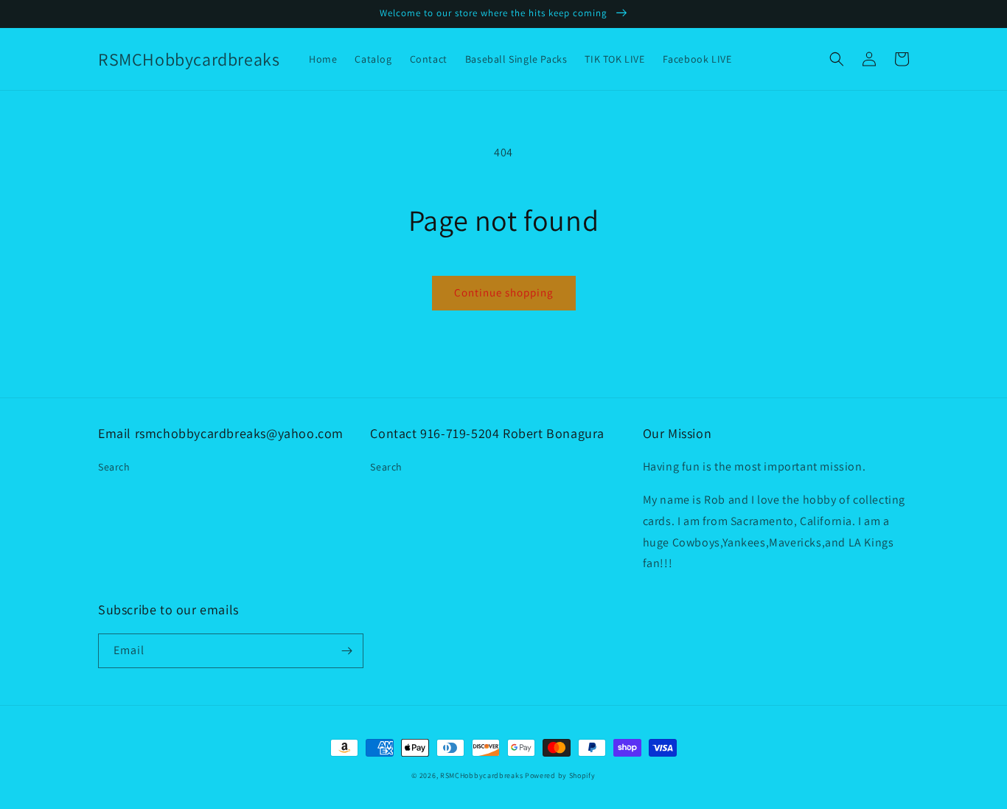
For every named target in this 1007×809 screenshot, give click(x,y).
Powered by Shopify (560, 775)
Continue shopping (504, 292)
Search (114, 466)
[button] (836, 59)
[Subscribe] (346, 650)
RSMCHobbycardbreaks (481, 775)
